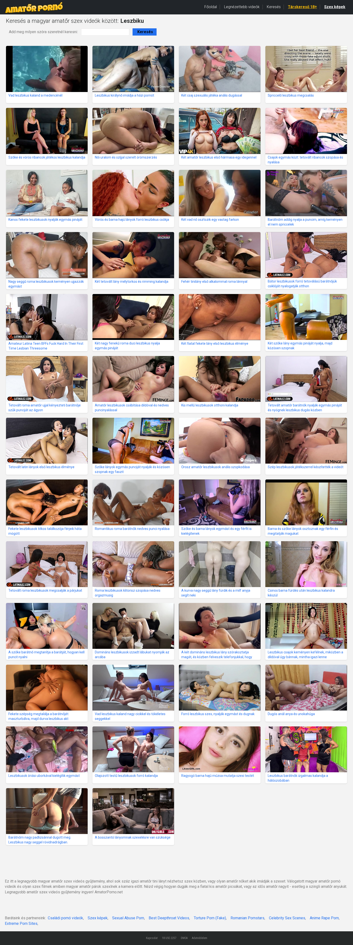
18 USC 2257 (169, 938)
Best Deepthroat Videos (169, 918)
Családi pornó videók (65, 918)
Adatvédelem (199, 938)
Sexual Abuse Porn (128, 918)
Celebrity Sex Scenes (287, 918)
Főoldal (210, 7)
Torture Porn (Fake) (210, 918)
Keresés (274, 7)
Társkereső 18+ (302, 7)
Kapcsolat (152, 938)
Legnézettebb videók (242, 7)
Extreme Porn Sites (21, 923)
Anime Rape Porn (324, 918)
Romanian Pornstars (247, 918)
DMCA (184, 938)
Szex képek (334, 7)
